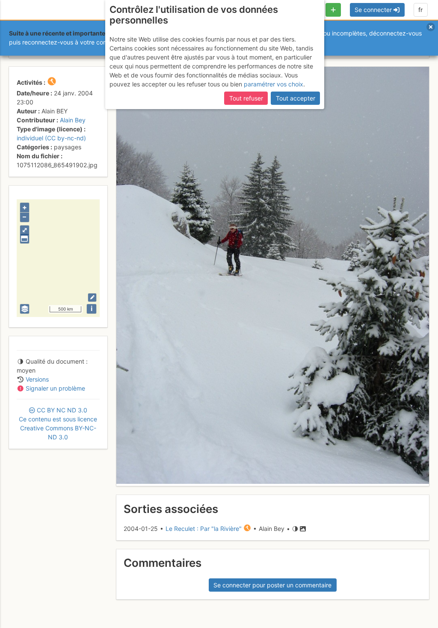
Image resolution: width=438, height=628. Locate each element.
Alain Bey (73, 120)
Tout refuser (246, 98)
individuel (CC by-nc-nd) (51, 138)
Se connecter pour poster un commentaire (272, 585)
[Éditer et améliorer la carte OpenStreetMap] (92, 297)
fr (420, 9)
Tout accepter (295, 98)
